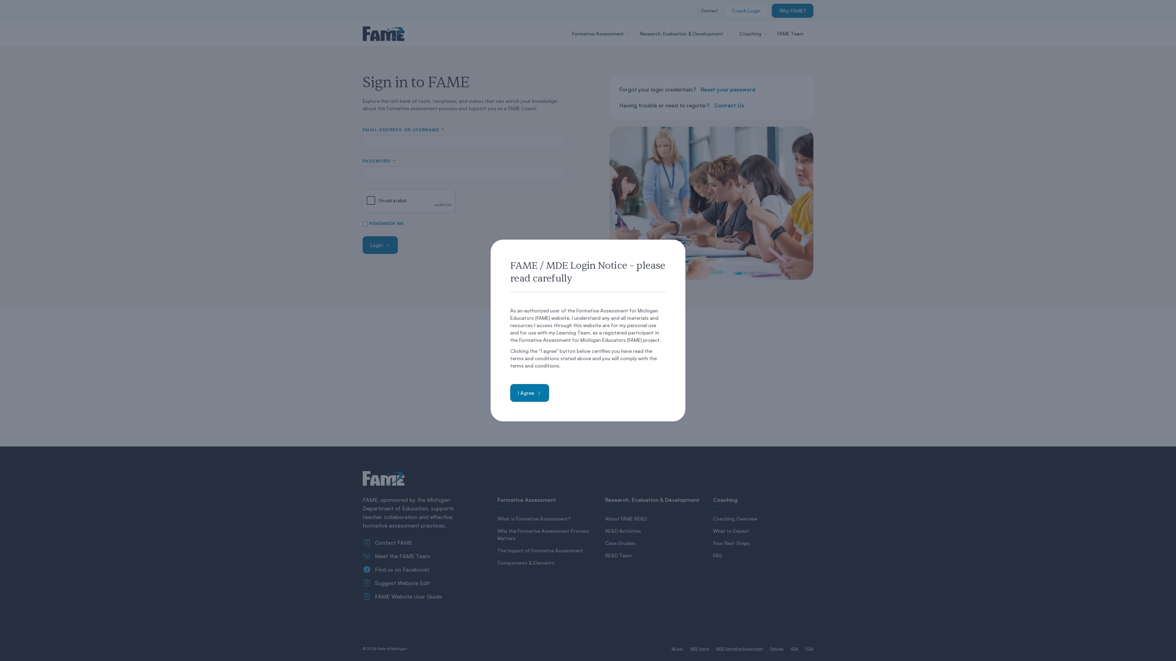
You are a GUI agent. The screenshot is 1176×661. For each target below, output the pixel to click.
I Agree (526, 393)
